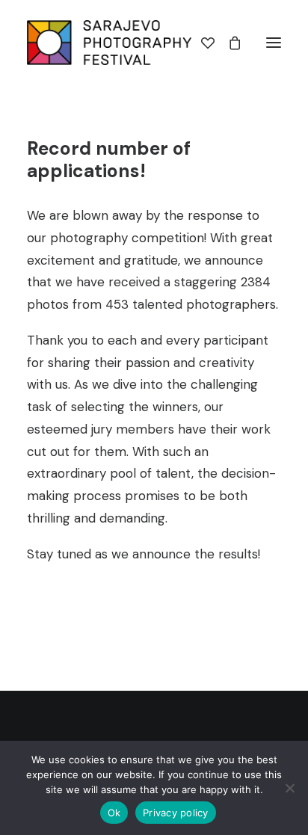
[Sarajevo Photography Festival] (109, 42)
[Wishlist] (201, 42)
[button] (273, 42)
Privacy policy (176, 813)
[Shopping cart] (228, 42)
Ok (114, 813)
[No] (289, 787)
